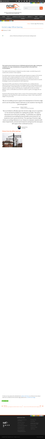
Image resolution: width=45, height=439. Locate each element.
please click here (25, 396)
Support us (8, 18)
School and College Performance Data (34, 423)
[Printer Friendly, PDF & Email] (5, 400)
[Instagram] (7, 425)
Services (30, 16)
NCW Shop (36, 18)
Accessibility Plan (21, 427)
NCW (8, 16)
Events (41, 16)
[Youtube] (5, 425)
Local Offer (33, 421)
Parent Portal (33, 425)
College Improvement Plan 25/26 (22, 420)
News (36, 16)
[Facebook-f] (3, 426)
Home (3, 16)
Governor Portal (34, 427)
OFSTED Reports (21, 428)
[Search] (41, 8)
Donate (23, 18)
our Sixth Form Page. (31, 397)
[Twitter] (9, 425)
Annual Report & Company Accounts (22, 431)
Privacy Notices (21, 423)
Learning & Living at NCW (18, 16)
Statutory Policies (21, 422)
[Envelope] (3, 425)
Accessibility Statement (22, 425)
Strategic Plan (33, 419)
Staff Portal (33, 428)
